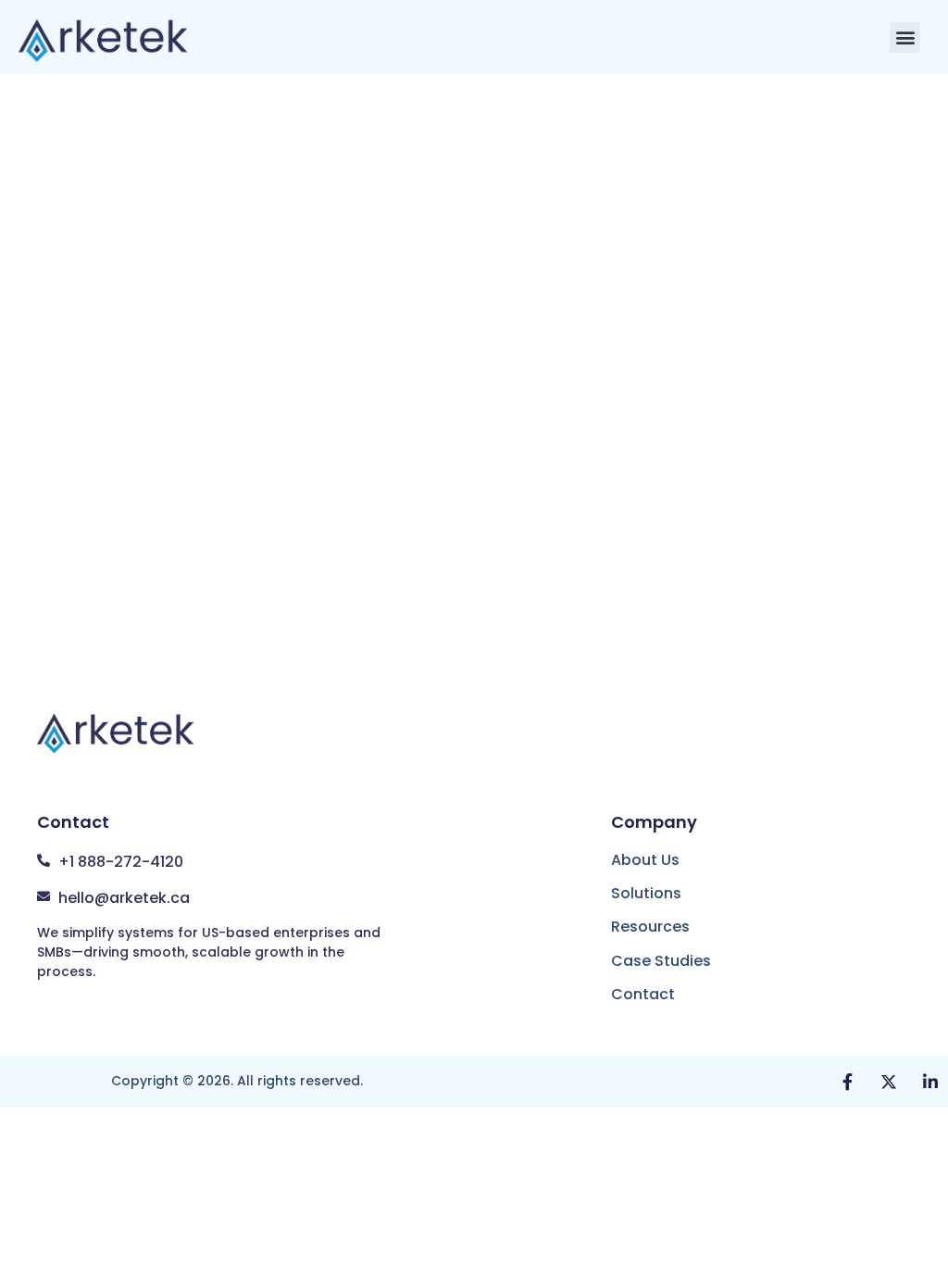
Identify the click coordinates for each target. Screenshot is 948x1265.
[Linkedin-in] (930, 1081)
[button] (905, 37)
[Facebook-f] (847, 1081)
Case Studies (661, 961)
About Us (645, 860)
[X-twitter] (888, 1081)
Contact (643, 994)
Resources (650, 926)
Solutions (646, 893)
